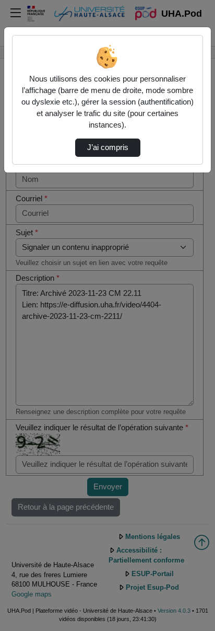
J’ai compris (107, 147)
